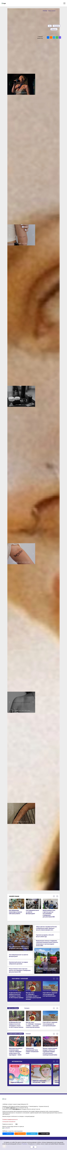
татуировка (56, 26)
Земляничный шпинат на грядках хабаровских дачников (18, 962)
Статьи (45, 10)
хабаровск (54, 29)
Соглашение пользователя (8, 1121)
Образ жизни (51, 10)
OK (33, 1147)
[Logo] (9, 3)
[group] (16, 1019)
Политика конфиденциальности (9, 1119)
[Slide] (17, 93)
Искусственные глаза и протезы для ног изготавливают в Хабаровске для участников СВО (19, 970)
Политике (24, 1144)
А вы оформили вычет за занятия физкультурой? (18, 955)
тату (50, 26)
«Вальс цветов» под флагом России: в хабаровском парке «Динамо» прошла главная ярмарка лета (46, 928)
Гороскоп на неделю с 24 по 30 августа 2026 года (45, 935)
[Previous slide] (54, 896)
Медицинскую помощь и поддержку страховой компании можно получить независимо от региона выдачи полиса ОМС (47, 943)
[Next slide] (57, 896)
